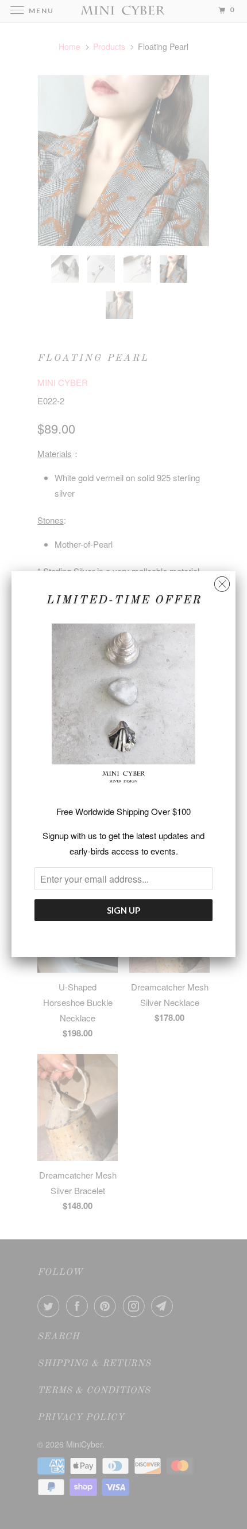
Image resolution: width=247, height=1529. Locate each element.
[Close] (222, 581)
